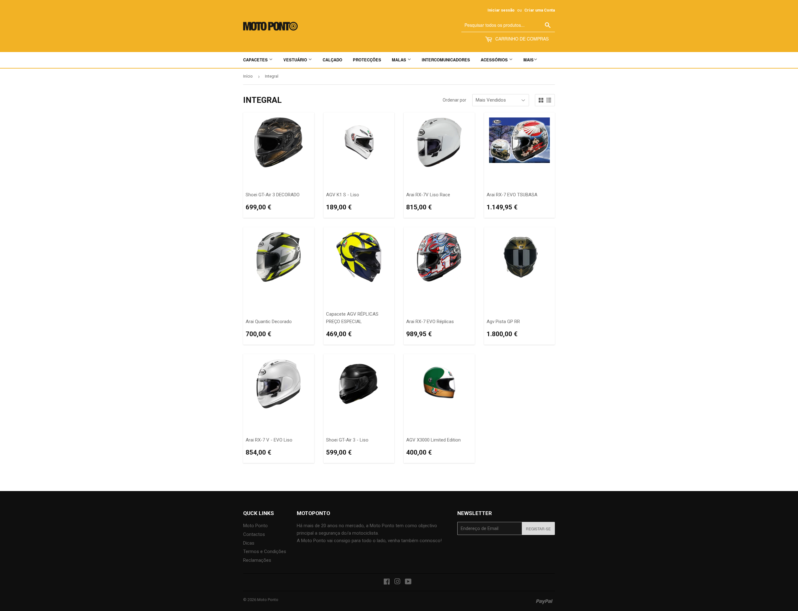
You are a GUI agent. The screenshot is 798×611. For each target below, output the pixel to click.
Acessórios (495, 60)
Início (248, 76)
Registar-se (538, 528)
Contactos (254, 534)
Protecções (367, 60)
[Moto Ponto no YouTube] (408, 582)
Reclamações (257, 560)
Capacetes (256, 60)
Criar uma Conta (539, 10)
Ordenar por (454, 100)
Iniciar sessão (501, 10)
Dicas (248, 543)
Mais (528, 60)
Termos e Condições (264, 551)
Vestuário (295, 60)
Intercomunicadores (446, 60)
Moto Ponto (255, 525)
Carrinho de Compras (521, 39)
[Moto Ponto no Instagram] (397, 582)
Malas (399, 60)
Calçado (332, 60)
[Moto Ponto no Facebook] (386, 582)
